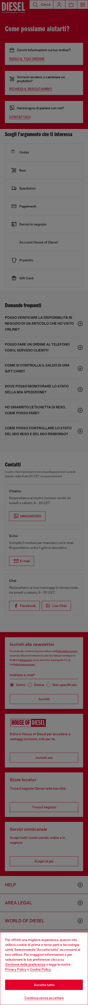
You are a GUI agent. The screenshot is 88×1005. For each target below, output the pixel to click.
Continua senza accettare (44, 998)
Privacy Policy (15, 969)
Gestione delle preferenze (25, 964)
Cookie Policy (40, 969)
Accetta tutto (44, 985)
